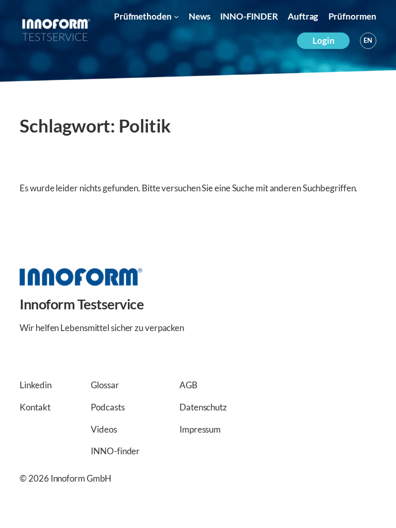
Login (323, 40)
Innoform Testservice (81, 304)
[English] (368, 40)
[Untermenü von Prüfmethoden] (176, 16)
